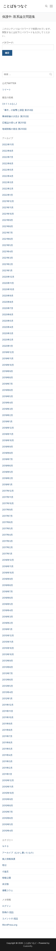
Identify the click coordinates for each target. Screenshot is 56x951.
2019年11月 (7, 358)
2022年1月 (7, 195)
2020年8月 (7, 302)
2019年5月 (7, 396)
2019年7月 (7, 383)
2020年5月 (7, 320)
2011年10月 (7, 717)
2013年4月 (7, 692)
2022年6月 (7, 163)
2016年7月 (7, 591)
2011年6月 (7, 742)
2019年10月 (8, 365)
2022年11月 (8, 144)
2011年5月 (7, 748)
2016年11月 (7, 566)
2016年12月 (8, 560)
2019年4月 (7, 402)
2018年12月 (8, 427)
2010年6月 (7, 818)
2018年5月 (7, 472)
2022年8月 (7, 150)
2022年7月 (7, 157)
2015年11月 (7, 641)
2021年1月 (7, 270)
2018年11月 (7, 434)
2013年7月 (7, 673)
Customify (27, 946)
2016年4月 (7, 610)
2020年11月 (8, 283)
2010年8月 (7, 805)
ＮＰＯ (5, 846)
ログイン (6, 906)
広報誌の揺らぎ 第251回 (14, 122)
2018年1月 (7, 484)
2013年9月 (7, 660)
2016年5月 (7, 604)
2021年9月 (7, 220)
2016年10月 (8, 572)
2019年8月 (7, 377)
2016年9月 (7, 579)
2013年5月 (7, 686)
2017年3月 (7, 541)
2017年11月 (7, 497)
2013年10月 (8, 654)
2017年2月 (7, 547)
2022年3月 (7, 182)
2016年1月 (7, 629)
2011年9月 (7, 723)
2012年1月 (7, 698)
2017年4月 (7, 534)
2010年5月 (7, 824)
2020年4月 (7, 327)
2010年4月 (7, 830)
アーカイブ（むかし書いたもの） (18, 852)
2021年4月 (7, 251)
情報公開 (6, 877)
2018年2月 (7, 478)
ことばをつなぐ (15, 6)
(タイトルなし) (9, 103)
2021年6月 (7, 239)
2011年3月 (7, 761)
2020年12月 (8, 276)
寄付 (4, 865)
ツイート (6, 89)
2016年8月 (7, 585)
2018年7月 (7, 459)
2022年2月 (7, 188)
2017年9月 (7, 509)
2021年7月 (7, 232)
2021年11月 (7, 207)
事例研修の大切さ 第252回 (15, 116)
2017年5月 (7, 528)
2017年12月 (8, 490)
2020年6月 (7, 314)
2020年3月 (7, 333)
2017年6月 (7, 522)
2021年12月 (8, 201)
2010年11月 (7, 786)
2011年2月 (7, 767)
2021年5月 (7, 245)
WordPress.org (9, 924)
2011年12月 (7, 704)
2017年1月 (7, 553)
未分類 (5, 884)
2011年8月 (7, 730)
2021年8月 (7, 226)
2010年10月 (8, 793)
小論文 (5, 871)
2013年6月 (7, 679)
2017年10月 (8, 503)
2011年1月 (7, 774)
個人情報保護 (8, 859)
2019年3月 (7, 409)
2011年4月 (7, 755)
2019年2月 (7, 415)
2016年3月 (7, 616)
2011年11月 (7, 711)
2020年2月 (7, 339)
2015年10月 (8, 648)
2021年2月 (7, 264)
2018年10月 (8, 440)
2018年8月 (7, 453)
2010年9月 (7, 799)
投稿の (7, 912)
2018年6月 (7, 465)
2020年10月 (8, 289)
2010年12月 (8, 780)
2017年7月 (7, 516)
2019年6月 (7, 390)
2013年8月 (7, 667)
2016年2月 (7, 623)
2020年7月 (7, 308)
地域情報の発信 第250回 (14, 129)
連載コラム (7, 890)
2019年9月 (7, 371)
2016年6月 (7, 597)
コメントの (10, 918)
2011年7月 (7, 736)
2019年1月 (7, 421)
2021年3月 (7, 257)
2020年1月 (7, 346)
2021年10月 (8, 213)
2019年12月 (8, 352)
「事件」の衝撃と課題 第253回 (17, 110)
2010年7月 (7, 811)
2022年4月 (7, 176)
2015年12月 (8, 635)
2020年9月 (7, 295)
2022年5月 (7, 169)
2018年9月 (7, 446)
